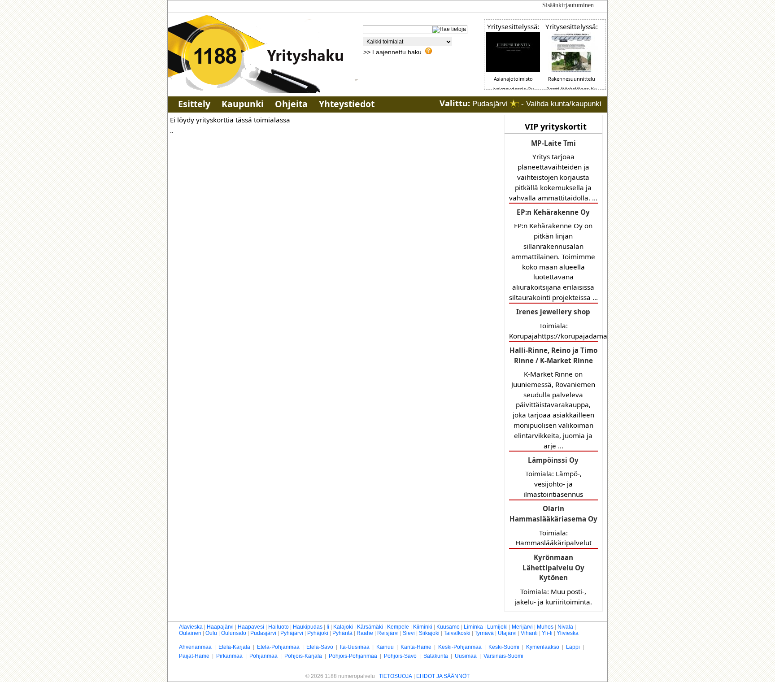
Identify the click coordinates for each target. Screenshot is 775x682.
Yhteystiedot (346, 104)
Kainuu (385, 647)
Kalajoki (343, 627)
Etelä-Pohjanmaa (278, 647)
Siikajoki (429, 633)
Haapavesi (251, 627)
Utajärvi (507, 633)
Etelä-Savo (319, 647)
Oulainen (190, 633)
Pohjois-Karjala (303, 656)
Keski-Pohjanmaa (460, 647)
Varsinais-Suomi (503, 656)
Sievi (409, 633)
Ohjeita (291, 104)
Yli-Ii (547, 633)
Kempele (398, 627)
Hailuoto (278, 627)
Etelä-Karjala (234, 647)
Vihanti (529, 633)
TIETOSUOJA (395, 676)
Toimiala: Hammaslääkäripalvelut (553, 525)
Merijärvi (522, 627)
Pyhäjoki (317, 633)
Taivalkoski (457, 633)
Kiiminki (422, 627)
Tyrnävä (484, 633)
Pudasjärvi (263, 633)
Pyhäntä (342, 633)
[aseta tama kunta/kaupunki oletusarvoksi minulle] (514, 104)
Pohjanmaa (263, 656)
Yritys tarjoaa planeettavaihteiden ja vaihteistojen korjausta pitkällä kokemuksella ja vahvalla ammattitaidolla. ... (553, 170)
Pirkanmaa (229, 656)
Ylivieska (568, 633)
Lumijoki (497, 627)
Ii (328, 627)
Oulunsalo (233, 633)
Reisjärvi (388, 633)
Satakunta (435, 656)
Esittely (194, 104)
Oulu (211, 633)
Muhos (545, 627)
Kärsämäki (370, 627)
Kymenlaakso (542, 647)
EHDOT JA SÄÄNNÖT (443, 676)
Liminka (473, 627)
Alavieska (191, 627)
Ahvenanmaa (195, 647)
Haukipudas (307, 627)
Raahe (365, 633)
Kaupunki (243, 104)
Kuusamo (448, 627)
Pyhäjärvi (291, 633)
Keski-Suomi (503, 647)
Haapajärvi (220, 627)
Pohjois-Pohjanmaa (353, 656)
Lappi (573, 647)
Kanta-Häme (416, 647)
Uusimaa (466, 656)
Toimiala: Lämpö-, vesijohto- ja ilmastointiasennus (553, 477)
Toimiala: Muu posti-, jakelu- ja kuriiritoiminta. (553, 579)
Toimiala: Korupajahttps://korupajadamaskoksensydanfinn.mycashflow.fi (553, 323)
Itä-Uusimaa (355, 647)
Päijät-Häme (194, 656)
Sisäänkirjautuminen (568, 5)
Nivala (565, 627)
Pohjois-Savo (400, 656)
